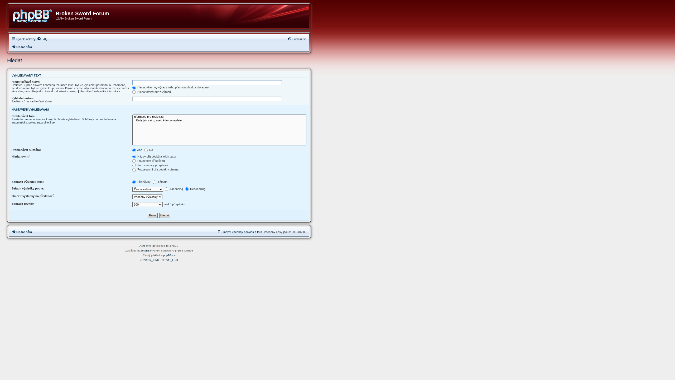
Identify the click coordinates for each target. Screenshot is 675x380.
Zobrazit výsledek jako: (28, 181)
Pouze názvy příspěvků (152, 165)
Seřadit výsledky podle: (28, 188)
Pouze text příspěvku (151, 160)
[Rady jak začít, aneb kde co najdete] (219, 120)
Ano (139, 149)
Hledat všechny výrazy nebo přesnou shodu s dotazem (173, 87)
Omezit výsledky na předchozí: (33, 196)
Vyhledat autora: (23, 98)
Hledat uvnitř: (21, 156)
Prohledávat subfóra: (26, 149)
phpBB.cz (169, 255)
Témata (162, 181)
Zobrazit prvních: (24, 203)
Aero (142, 245)
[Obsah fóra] (34, 15)
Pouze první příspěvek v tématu (158, 169)
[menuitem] (42, 39)
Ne (150, 149)
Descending (197, 189)
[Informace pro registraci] (219, 117)
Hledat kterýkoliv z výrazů (154, 91)
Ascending (176, 189)
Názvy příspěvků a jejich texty (156, 156)
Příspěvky (144, 181)
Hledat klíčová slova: (26, 81)
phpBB (145, 250)
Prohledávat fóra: (24, 116)
